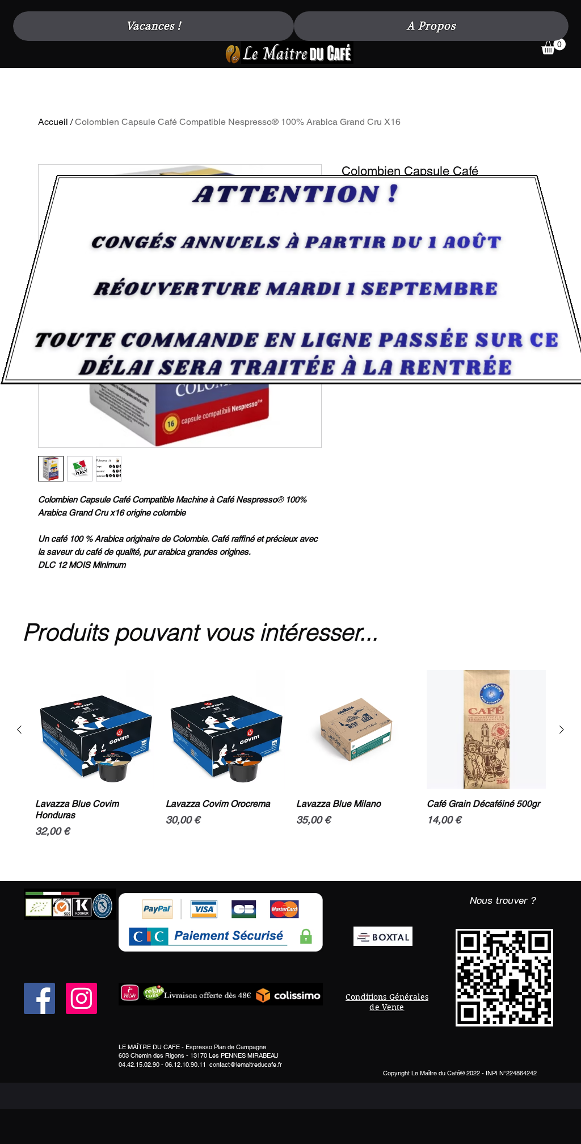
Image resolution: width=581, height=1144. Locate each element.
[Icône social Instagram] (81, 998)
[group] (290, 771)
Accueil (53, 121)
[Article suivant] (562, 729)
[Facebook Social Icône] (39, 998)
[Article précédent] (19, 729)
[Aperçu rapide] (94, 729)
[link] (553, 46)
